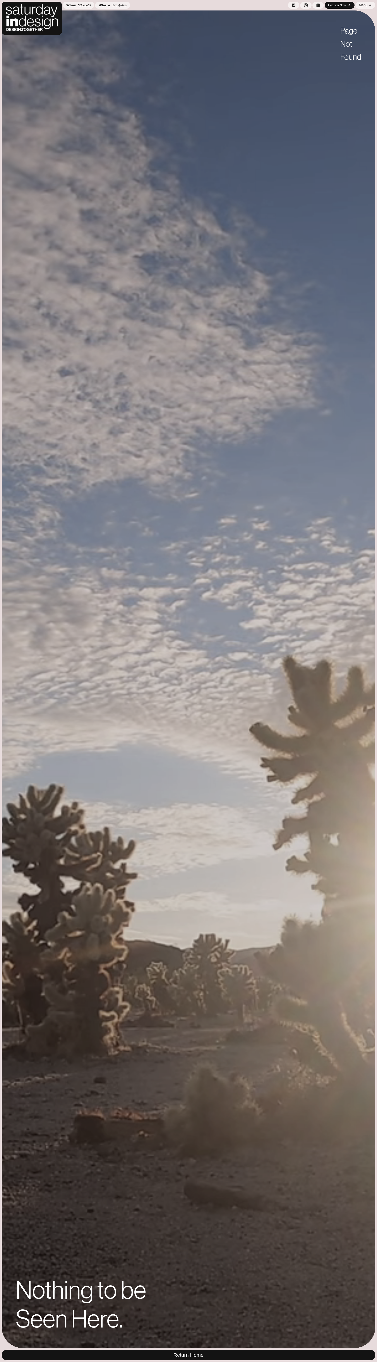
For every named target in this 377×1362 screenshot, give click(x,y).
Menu (363, 5)
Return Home (188, 1355)
